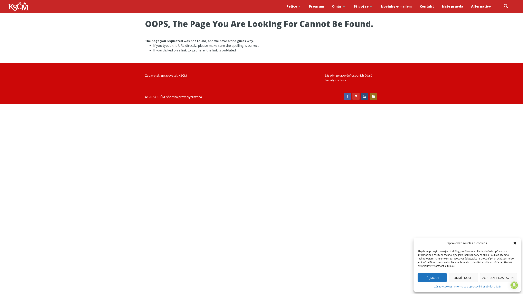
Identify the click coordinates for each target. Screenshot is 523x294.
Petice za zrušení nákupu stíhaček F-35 (298, 12)
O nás (337, 6)
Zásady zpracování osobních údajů (348, 75)
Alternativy (481, 6)
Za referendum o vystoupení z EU (298, 11)
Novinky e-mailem (396, 6)
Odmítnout (463, 278)
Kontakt (427, 6)
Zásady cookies (443, 286)
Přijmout (432, 278)
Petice (291, 6)
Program (316, 6)
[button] (515, 243)
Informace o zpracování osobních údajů (477, 286)
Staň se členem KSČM (365, 12)
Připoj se (361, 6)
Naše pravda (452, 6)
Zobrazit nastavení (498, 278)
